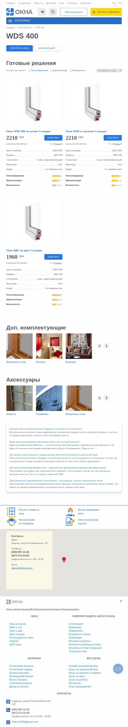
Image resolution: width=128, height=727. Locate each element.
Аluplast (13, 641)
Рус (114, 3)
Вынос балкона (18, 679)
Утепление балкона (20, 683)
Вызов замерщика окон (88, 511)
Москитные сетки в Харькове (85, 648)
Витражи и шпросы (80, 641)
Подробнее (53, 138)
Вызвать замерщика (108, 11)
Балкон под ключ (19, 673)
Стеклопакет (76, 624)
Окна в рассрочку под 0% (88, 521)
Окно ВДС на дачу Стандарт (24, 250)
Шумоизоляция (59, 70)
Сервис (48, 609)
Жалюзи (40, 362)
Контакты (72, 3)
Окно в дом (15, 630)
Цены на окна (77, 676)
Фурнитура (75, 627)
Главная (10, 3)
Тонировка (42, 414)
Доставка (51, 3)
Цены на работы (78, 679)
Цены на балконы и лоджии (85, 673)
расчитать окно (19, 48)
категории (22, 20)
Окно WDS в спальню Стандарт (86, 131)
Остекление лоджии (20, 669)
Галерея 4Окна (60, 609)
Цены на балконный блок (83, 669)
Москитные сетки (16, 362)
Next (106, 346)
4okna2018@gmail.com (22, 568)
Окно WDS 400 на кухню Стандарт (28, 131)
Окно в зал (15, 627)
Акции (71, 609)
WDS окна (15, 644)
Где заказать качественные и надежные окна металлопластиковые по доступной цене (53, 454)
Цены (76, 609)
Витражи (71, 362)
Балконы (40, 609)
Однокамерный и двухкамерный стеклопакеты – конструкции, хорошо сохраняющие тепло (56, 480)
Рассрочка (75, 683)
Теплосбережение (39, 70)
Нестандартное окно (21, 637)
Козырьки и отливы (80, 634)
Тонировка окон (78, 651)
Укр (120, 3)
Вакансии (86, 3)
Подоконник (76, 630)
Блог (61, 3)
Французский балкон (21, 676)
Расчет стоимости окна (29, 511)
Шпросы (11, 414)
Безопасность (79, 70)
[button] (64, 560)
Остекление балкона (21, 666)
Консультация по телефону (27, 521)
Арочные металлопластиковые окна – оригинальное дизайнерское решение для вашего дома (57, 467)
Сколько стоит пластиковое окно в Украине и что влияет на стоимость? (45, 429)
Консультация (46, 48)
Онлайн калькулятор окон (83, 666)
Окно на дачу (17, 634)
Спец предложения (80, 686)
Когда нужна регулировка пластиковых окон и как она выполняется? (44, 442)
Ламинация (75, 637)
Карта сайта (12, 609)
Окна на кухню (17, 624)
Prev (99, 346)
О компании (24, 3)
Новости (38, 3)
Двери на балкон (19, 686)
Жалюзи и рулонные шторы (85, 644)
